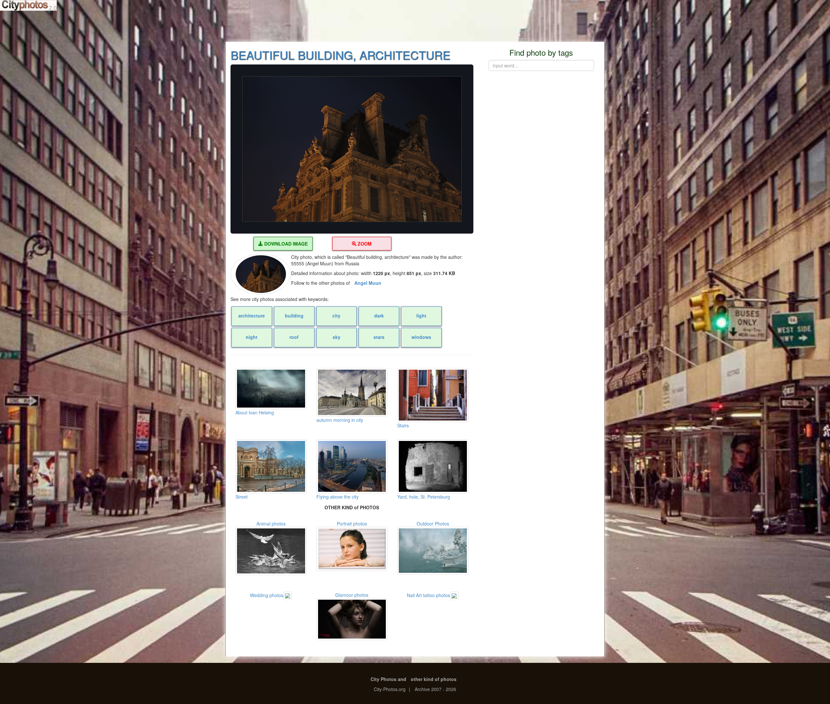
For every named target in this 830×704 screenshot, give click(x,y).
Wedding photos (266, 595)
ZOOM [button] (364, 243)
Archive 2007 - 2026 (435, 689)
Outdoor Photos (433, 523)
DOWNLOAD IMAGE (285, 243)
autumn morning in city (339, 420)
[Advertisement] (415, 25)
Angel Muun (367, 283)
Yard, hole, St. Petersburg (423, 496)
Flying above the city (337, 496)
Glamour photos (351, 595)
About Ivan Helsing (254, 412)
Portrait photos (352, 523)
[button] (352, 149)
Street (241, 496)
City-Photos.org (390, 689)
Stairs (403, 425)
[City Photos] (28, 5)
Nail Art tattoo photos (428, 595)
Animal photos (271, 523)
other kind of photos (433, 679)
